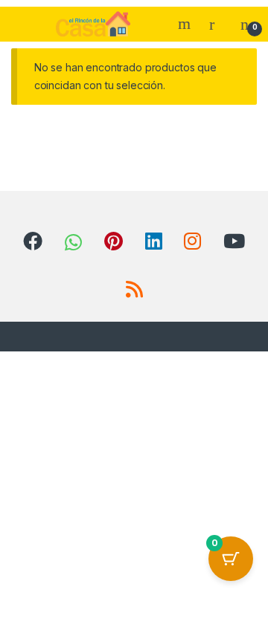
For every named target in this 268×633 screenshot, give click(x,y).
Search (186, 24)
